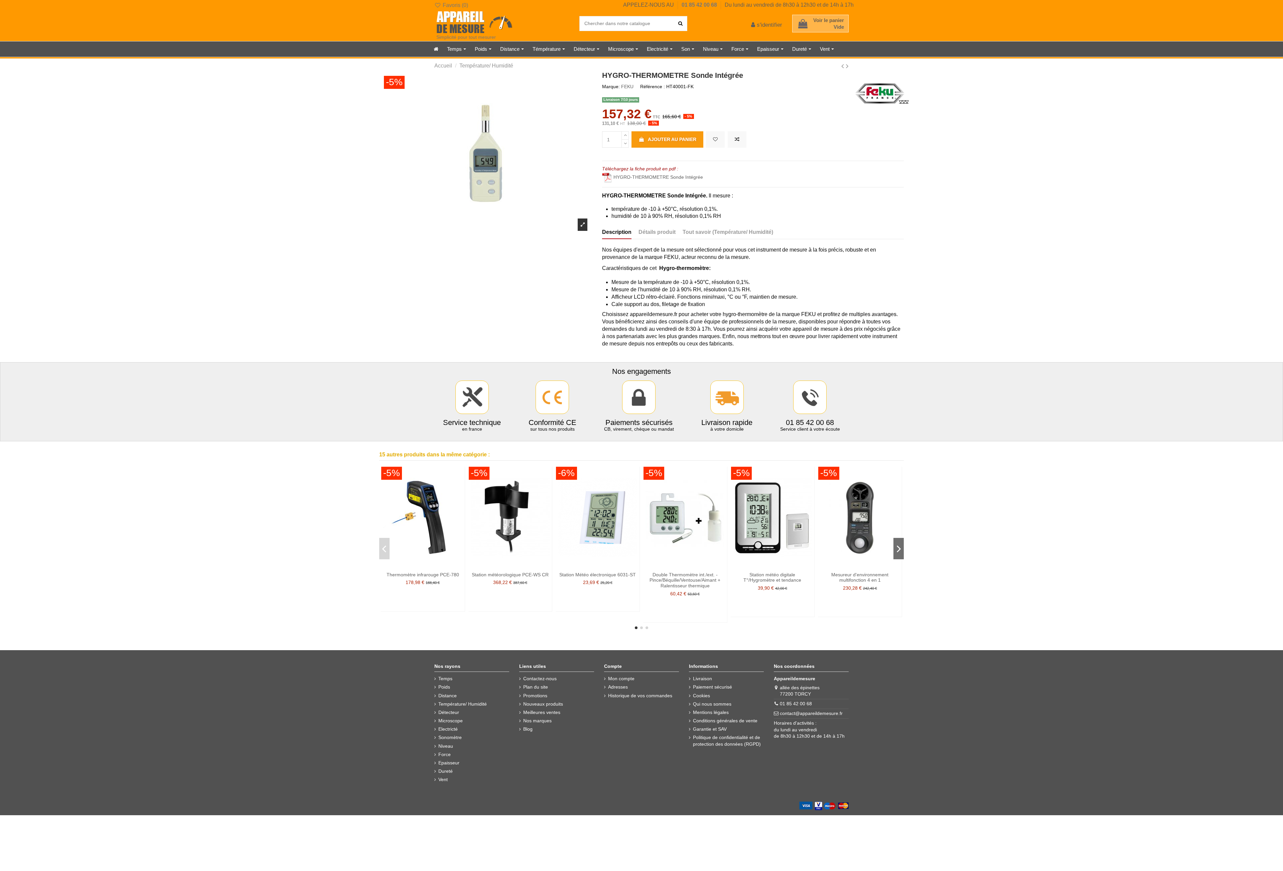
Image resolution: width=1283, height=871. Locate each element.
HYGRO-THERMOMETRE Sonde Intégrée (658, 177)
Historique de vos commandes (640, 695)
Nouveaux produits (543, 704)
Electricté (448, 729)
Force (444, 754)
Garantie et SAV (710, 729)
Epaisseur (448, 762)
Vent (443, 779)
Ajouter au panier (672, 139)
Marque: (611, 86)
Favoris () (454, 5)
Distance (447, 695)
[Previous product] (843, 66)
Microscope (450, 720)
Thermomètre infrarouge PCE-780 (423, 574)
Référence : (652, 86)
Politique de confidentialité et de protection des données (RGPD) (727, 741)
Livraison (702, 678)
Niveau (445, 746)
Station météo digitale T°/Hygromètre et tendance (772, 577)
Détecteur (448, 712)
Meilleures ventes (541, 712)
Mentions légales (711, 712)
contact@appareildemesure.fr (811, 713)
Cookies (701, 695)
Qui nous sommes (712, 704)
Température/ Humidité (462, 704)
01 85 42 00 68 (700, 5)
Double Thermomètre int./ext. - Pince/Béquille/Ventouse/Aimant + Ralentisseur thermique (685, 580)
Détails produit (657, 232)
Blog (528, 729)
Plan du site (535, 687)
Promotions (535, 695)
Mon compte (621, 678)
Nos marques (537, 720)
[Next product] (847, 66)
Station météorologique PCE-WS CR (510, 574)
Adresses (618, 687)
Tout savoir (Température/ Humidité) (728, 232)
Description (616, 232)
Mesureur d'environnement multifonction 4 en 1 (859, 577)
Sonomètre (450, 737)
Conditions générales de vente (725, 720)
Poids (444, 687)
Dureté (445, 771)
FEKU (627, 86)
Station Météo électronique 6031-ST (597, 574)
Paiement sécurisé (712, 687)
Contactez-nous (540, 678)
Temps (445, 678)
